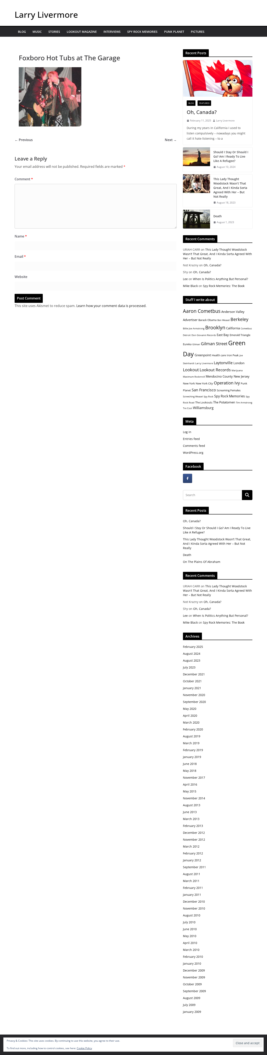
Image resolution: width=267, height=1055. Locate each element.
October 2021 (192, 681)
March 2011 (191, 881)
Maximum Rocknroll (194, 376)
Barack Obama (207, 320)
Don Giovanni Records (203, 335)
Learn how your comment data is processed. (111, 305)
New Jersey (241, 376)
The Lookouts (203, 402)
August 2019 (191, 736)
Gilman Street (214, 343)
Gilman (196, 344)
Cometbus (246, 328)
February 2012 (193, 853)
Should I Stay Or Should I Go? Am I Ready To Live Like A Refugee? (230, 156)
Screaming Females (229, 390)
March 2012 (191, 846)
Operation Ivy (227, 383)
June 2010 (190, 929)
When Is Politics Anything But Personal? (220, 279)
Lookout (191, 370)
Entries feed (191, 439)
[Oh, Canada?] (217, 78)
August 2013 (191, 805)
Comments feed (194, 446)
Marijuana (237, 370)
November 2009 (194, 977)
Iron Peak (233, 355)
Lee (185, 279)
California (233, 328)
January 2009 (192, 1012)
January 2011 (192, 895)
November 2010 (194, 908)
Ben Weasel (223, 320)
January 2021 (192, 688)
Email (20, 256)
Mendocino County (219, 376)
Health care (219, 355)
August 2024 (191, 654)
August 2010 (191, 915)
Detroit (187, 335)
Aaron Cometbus (201, 311)
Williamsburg (203, 408)
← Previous (24, 140)
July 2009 (189, 1005)
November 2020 (194, 695)
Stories (54, 32)
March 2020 (191, 722)
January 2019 (192, 757)
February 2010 (193, 957)
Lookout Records (215, 370)
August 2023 (191, 660)
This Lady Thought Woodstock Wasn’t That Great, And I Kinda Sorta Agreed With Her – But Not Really (230, 187)
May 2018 (189, 771)
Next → (171, 140)
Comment (24, 179)
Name (21, 236)
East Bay (223, 335)
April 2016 (190, 784)
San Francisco (204, 389)
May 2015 (189, 791)
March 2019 (191, 743)
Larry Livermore (46, 14)
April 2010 (190, 943)
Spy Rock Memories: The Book (223, 286)
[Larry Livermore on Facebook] (187, 478)
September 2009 (194, 991)
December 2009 (194, 970)
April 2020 (190, 716)
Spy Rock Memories (142, 32)
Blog (22, 32)
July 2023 (189, 667)
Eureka (187, 344)
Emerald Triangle (240, 335)
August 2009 (191, 998)
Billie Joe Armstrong (193, 328)
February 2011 (193, 888)
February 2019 (193, 750)
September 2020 (194, 702)
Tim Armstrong (244, 402)
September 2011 (194, 867)
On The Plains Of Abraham (201, 562)
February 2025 (193, 647)
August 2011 (191, 874)
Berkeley (239, 319)
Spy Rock (208, 396)
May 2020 (189, 709)
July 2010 (189, 922)
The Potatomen (224, 402)
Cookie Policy (84, 1048)
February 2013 (193, 826)
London (238, 363)
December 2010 (194, 901)
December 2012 (194, 833)
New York (189, 383)
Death (217, 216)
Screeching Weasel (193, 396)
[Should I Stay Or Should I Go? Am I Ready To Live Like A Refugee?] (196, 159)
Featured (204, 103)
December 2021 (194, 674)
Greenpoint (203, 355)
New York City (204, 383)
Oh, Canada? (202, 112)
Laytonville (223, 362)
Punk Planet (174, 32)
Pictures (197, 32)
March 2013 (191, 819)
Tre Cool (187, 408)
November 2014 (194, 798)
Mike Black (190, 286)
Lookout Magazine (82, 32)
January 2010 (192, 963)
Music (37, 32)
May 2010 (189, 936)
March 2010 (191, 950)
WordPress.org (193, 453)
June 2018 (190, 764)
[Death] (196, 219)
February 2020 (193, 729)
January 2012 (192, 860)
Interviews (112, 32)
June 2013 (190, 812)
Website (21, 276)
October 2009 (192, 984)
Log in (187, 432)
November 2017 (194, 778)
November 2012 (194, 839)
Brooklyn (215, 327)
